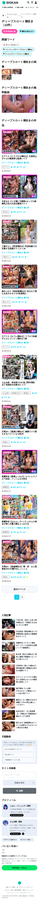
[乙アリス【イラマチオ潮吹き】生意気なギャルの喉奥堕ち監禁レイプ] (19, 142)
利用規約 (19, 890)
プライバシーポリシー (26, 887)
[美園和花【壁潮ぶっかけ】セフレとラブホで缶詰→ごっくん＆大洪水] (19, 462)
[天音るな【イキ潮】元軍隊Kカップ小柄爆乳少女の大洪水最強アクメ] (19, 187)
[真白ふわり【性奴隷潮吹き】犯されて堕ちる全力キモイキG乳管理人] (19, 277)
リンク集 (10, 890)
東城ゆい (27, 393)
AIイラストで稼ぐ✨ (26, 839)
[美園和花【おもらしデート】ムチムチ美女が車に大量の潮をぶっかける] (19, 507)
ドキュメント (29, 890)
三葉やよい (6, 257)
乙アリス (6, 167)
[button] (28, 2)
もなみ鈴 (6, 393)
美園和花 (6, 487)
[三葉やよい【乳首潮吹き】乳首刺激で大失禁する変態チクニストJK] (19, 232)
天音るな (6, 212)
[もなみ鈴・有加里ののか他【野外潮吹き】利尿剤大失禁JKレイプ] (19, 367)
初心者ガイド (9, 754)
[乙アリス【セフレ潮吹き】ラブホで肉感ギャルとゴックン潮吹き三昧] (19, 321)
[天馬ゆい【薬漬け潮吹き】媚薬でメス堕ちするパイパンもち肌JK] (19, 417)
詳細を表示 (19, 783)
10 (32, 110)
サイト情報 (11, 887)
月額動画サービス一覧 (12, 760)
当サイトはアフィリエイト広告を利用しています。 (19, 892)
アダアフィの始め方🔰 (10, 839)
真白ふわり (6, 302)
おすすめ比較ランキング (13, 749)
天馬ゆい (6, 442)
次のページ (19, 589)
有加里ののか (16, 393)
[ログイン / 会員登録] (36, 2)
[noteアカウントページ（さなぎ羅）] (23, 834)
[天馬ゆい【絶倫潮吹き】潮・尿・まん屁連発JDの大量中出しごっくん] (19, 552)
